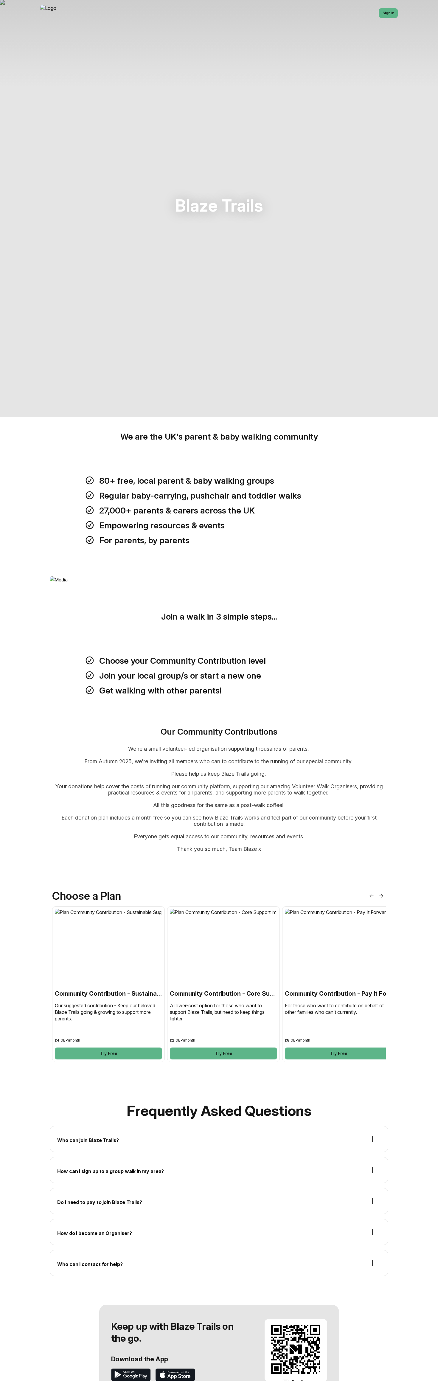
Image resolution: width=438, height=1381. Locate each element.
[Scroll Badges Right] (381, 896)
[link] (108, 984)
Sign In (388, 13)
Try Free (108, 1053)
